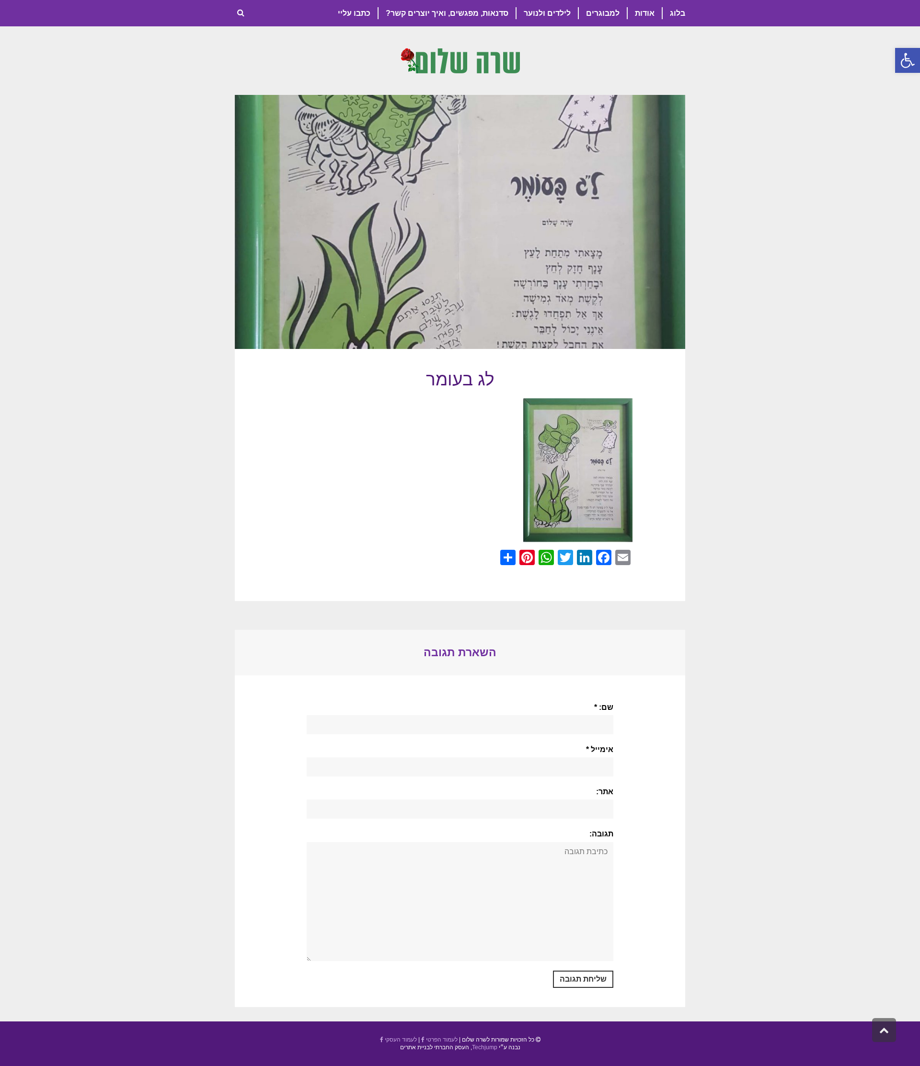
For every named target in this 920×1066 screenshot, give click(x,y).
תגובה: (601, 834)
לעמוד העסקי (400, 1039)
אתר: (604, 792)
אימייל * (599, 749)
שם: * (603, 707)
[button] (907, 60)
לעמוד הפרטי (441, 1039)
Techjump (484, 1047)
